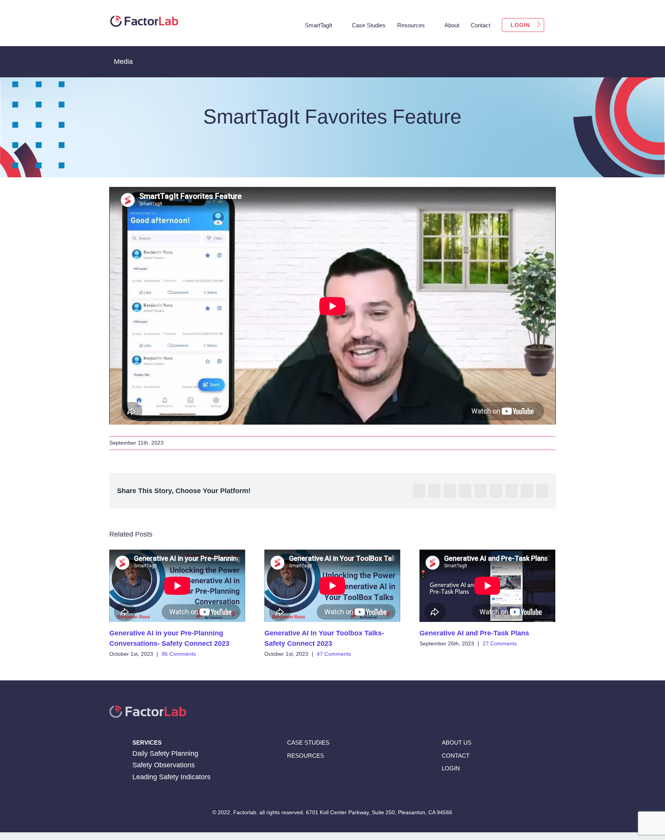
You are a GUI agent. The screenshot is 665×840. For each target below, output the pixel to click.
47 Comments (334, 654)
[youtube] (488, 788)
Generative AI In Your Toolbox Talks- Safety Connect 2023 (332, 586)
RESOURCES (305, 755)
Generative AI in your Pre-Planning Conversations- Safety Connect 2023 (177, 586)
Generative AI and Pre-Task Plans (487, 586)
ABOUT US (456, 742)
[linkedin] (458, 788)
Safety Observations (163, 765)
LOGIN (451, 768)
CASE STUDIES (308, 742)
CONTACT (456, 755)
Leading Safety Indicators (171, 777)
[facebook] (443, 788)
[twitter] (473, 788)
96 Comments (179, 654)
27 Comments (500, 643)
